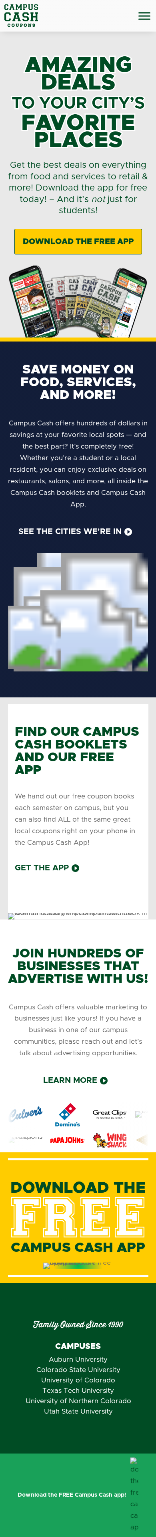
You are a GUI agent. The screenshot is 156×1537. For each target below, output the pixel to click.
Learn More (70, 1080)
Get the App (42, 868)
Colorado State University (78, 1369)
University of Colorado (78, 1380)
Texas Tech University (78, 1390)
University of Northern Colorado (78, 1401)
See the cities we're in (70, 532)
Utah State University (78, 1411)
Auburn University (78, 1359)
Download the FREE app (78, 242)
